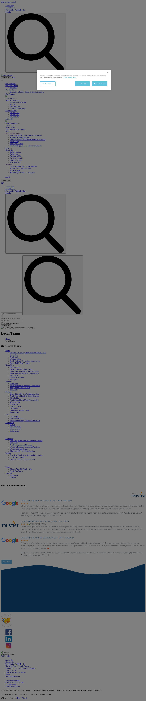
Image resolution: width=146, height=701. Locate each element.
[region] (74, 80)
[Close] (107, 72)
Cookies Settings (48, 83)
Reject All (83, 83)
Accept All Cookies (99, 83)
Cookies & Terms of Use (69, 77)
